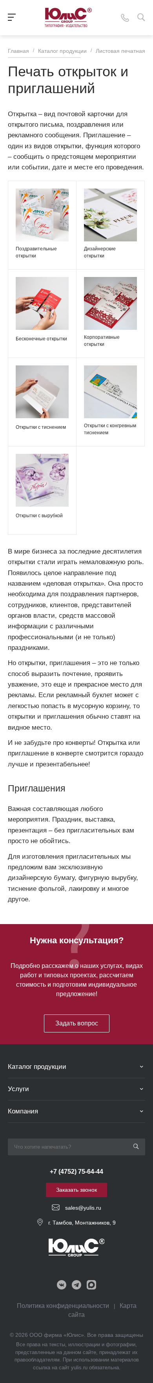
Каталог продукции (37, 1066)
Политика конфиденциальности (63, 1305)
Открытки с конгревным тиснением (110, 429)
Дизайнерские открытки (100, 252)
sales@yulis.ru (83, 1208)
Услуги (18, 1089)
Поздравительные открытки (36, 252)
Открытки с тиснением (41, 427)
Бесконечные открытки (41, 339)
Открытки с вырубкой (39, 515)
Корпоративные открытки (102, 341)
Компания (23, 1111)
